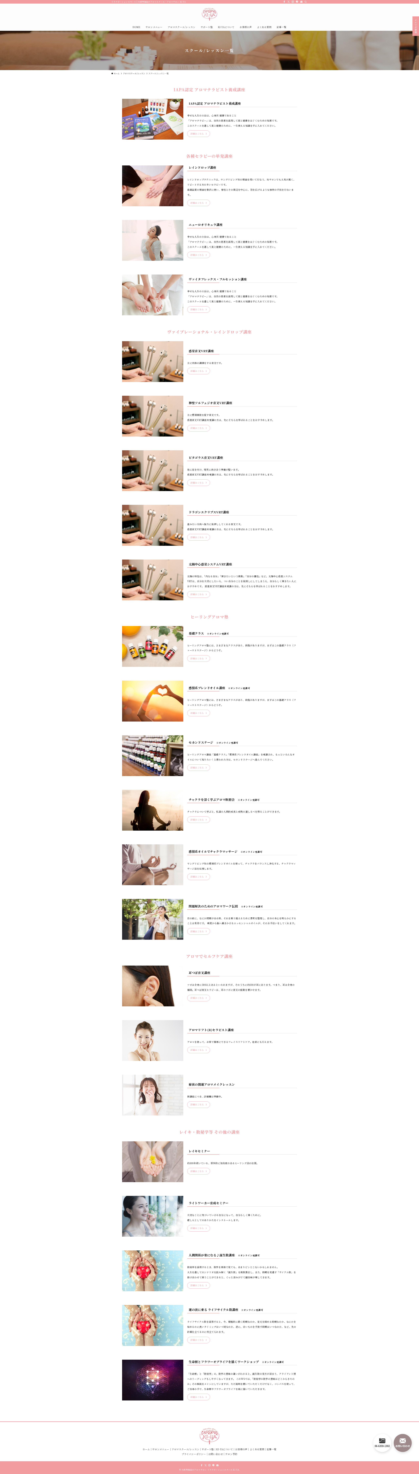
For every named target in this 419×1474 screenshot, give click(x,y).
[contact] (301, 2)
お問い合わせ (215, 1454)
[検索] (305, 2)
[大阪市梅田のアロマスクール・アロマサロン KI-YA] (209, 14)
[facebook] (284, 2)
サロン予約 (231, 1454)
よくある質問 (257, 1449)
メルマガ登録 (415, 26)
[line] (297, 2)
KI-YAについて (224, 1449)
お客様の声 (241, 1449)
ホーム (146, 1449)
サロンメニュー (160, 1449)
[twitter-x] (288, 2)
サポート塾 (208, 1449)
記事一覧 (271, 1449)
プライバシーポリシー (194, 1454)
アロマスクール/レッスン (185, 1449)
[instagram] (293, 2)
